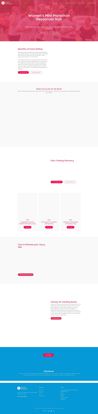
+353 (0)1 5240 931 (64, 397)
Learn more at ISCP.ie (22, 396)
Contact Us (41, 390)
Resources (41, 392)
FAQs (40, 393)
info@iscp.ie (62, 399)
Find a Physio (41, 395)
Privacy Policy (53, 408)
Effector (62, 408)
